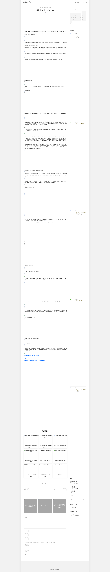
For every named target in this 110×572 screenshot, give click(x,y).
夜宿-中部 (74, 491)
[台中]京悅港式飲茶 (80, 123)
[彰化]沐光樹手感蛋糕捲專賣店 (81, 36)
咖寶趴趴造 (27, 2)
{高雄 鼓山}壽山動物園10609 (60, 460)
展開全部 (71, 481)
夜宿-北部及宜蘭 (75, 488)
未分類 (77, 33)
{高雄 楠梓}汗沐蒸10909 (45, 505)
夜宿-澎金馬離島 (75, 483)
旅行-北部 (74, 490)
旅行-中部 (74, 487)
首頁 (75, 2)
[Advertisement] (45, 23)
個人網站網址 (26, 538)
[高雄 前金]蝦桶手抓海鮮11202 (81, 390)
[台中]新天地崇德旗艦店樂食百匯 (81, 213)
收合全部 (75, 481)
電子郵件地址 (26, 534)
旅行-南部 (41, 7)
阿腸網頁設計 (57, 569)
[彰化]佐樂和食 (79, 300)
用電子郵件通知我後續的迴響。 (27, 545)
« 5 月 (71, 23)
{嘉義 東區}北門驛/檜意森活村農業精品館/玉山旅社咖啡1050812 (59, 506)
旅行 (78, 2)
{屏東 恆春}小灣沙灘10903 (45, 460)
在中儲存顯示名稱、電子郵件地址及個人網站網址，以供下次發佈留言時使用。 (40, 542)
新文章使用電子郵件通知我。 (27, 550)
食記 (83, 2)
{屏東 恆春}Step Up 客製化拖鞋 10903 (30, 506)
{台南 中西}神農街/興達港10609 (60, 445)
